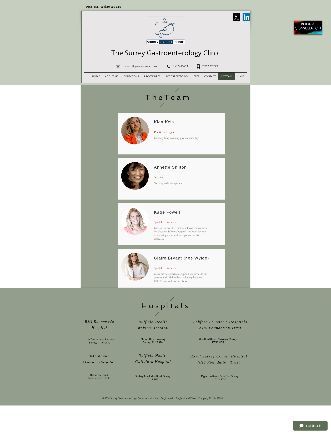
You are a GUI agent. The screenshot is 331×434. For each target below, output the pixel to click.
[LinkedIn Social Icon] (246, 17)
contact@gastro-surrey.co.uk (140, 66)
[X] (236, 17)
